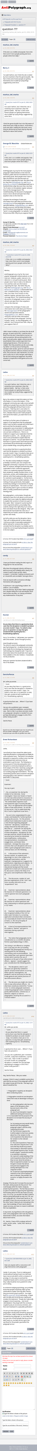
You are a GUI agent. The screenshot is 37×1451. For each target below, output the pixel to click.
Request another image (21, 1416)
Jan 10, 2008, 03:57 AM (9, 375)
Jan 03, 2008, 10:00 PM (9, 98)
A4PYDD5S (12, 234)
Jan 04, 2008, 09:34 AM (10, 146)
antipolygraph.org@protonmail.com (18, 232)
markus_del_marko (11, 45)
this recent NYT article (13, 1295)
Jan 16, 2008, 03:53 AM (9, 1016)
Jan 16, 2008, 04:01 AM (9, 1254)
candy (5, 555)
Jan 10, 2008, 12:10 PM (9, 677)
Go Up (3, 1348)
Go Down (5, 39)
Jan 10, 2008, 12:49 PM (9, 742)
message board (8, 203)
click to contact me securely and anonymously (15, 230)
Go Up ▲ (25, 1447)
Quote (32, 61)
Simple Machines (23, 1449)
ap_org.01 (22, 227)
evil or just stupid (28, 539)
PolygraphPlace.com (21, 205)
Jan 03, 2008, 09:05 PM (9, 71)
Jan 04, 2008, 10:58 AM (9, 245)
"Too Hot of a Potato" (22, 236)
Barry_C (6, 68)
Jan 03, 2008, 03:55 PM (9, 48)
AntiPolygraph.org (17, 182)
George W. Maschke (11, 143)
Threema (5, 234)
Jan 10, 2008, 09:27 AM (9, 618)
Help (10, 1447)
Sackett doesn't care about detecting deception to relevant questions (17, 548)
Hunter (6, 615)
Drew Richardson (10, 739)
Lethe (5, 372)
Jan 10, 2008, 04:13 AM (9, 558)
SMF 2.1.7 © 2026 (13, 1449)
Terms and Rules (17, 1447)
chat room (23, 224)
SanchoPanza (8, 674)
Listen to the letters (7, 1416)
